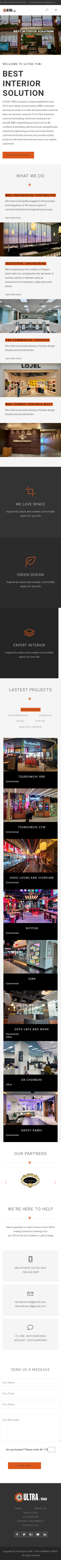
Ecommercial (12, 781)
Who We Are (30, 36)
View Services (13, 218)
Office (9, 1037)
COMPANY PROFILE (18, 155)
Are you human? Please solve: (23, 1449)
